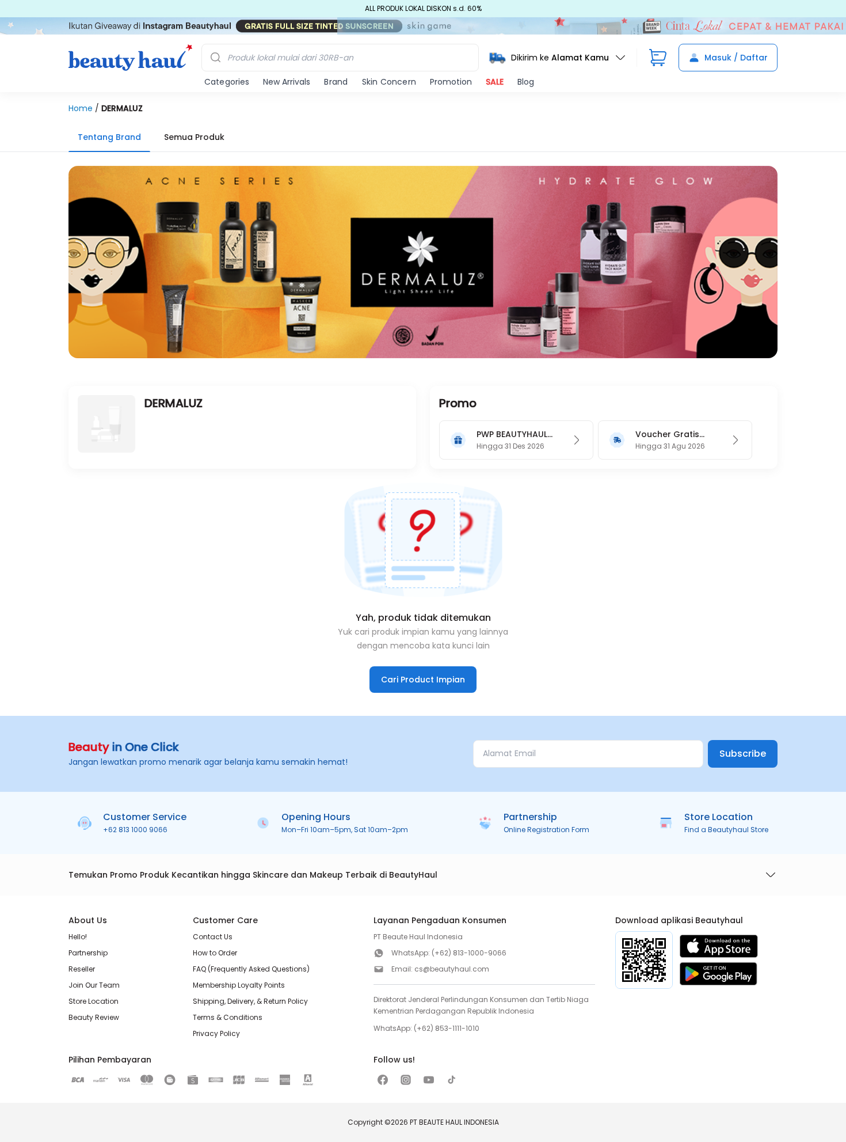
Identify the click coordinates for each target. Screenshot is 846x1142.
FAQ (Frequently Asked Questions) (251, 969)
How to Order (215, 953)
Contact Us (213, 937)
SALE (495, 82)
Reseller (81, 969)
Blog (525, 82)
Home (80, 108)
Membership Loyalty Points (239, 985)
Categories (226, 82)
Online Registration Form (546, 829)
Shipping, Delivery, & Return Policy (250, 1001)
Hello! (77, 937)
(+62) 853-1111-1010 (446, 1028)
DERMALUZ (122, 108)
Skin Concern (389, 82)
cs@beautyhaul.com (451, 969)
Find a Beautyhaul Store (726, 829)
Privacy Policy (216, 1033)
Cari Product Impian (423, 679)
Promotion (451, 82)
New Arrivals (286, 82)
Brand (336, 82)
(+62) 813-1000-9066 (469, 953)
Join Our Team (94, 985)
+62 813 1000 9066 (135, 829)
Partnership (88, 953)
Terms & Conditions (227, 1017)
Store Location (93, 1001)
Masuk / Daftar (736, 57)
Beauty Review (93, 1017)
